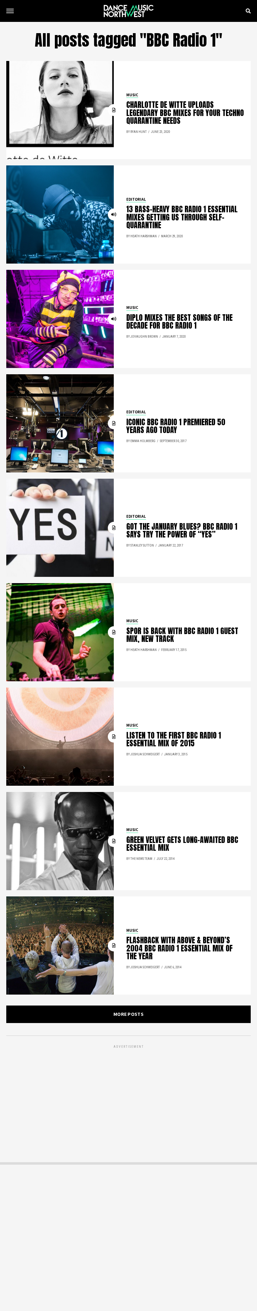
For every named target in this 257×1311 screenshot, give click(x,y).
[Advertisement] (128, 1093)
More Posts (128, 1014)
